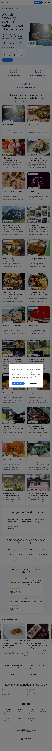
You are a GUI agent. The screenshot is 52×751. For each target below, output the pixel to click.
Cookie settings (33, 383)
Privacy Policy (14, 379)
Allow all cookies (18, 383)
